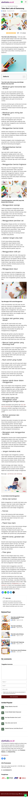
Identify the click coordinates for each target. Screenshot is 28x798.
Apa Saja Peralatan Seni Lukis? (13, 717)
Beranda (2, 6)
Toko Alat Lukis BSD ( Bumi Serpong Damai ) (17, 618)
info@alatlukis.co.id (17, 583)
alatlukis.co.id (4, 585)
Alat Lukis (4, 10)
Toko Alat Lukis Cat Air (11, 723)
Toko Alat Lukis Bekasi (16, 626)
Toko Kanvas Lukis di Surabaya (18, 650)
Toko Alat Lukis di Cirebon (17, 634)
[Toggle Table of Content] (23, 77)
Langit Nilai (24, 793)
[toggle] (25, 1)
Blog (6, 6)
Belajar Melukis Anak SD (11, 706)
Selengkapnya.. (5, 755)
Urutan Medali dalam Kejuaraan (13, 712)
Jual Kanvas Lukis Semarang (14, 473)
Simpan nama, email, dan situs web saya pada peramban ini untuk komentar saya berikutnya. (14, 693)
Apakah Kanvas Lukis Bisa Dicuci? (14, 728)
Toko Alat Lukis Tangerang (17, 642)
